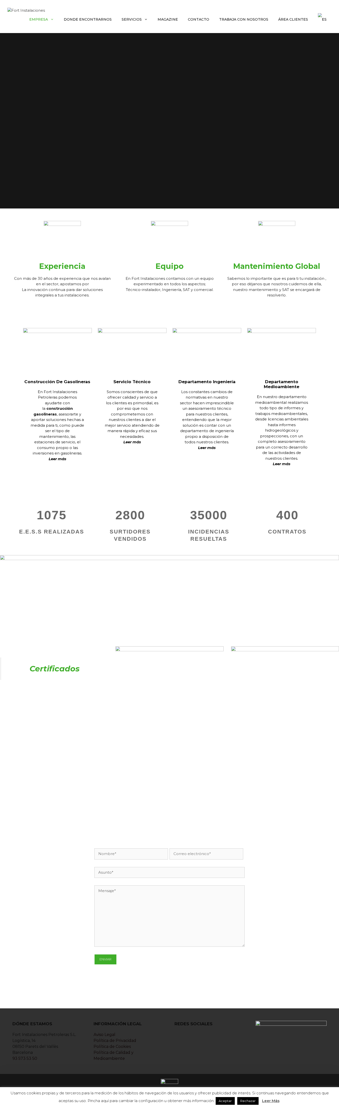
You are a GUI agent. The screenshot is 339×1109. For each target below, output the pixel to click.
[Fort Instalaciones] (26, 10)
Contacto (198, 19)
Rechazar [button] (248, 1101)
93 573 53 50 (24, 1058)
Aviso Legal (104, 1034)
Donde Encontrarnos (88, 19)
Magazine (168, 19)
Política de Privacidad (115, 1040)
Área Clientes (293, 19)
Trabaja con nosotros (243, 19)
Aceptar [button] (225, 1101)
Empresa (38, 19)
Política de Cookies (112, 1046)
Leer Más (270, 1100)
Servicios (132, 19)
